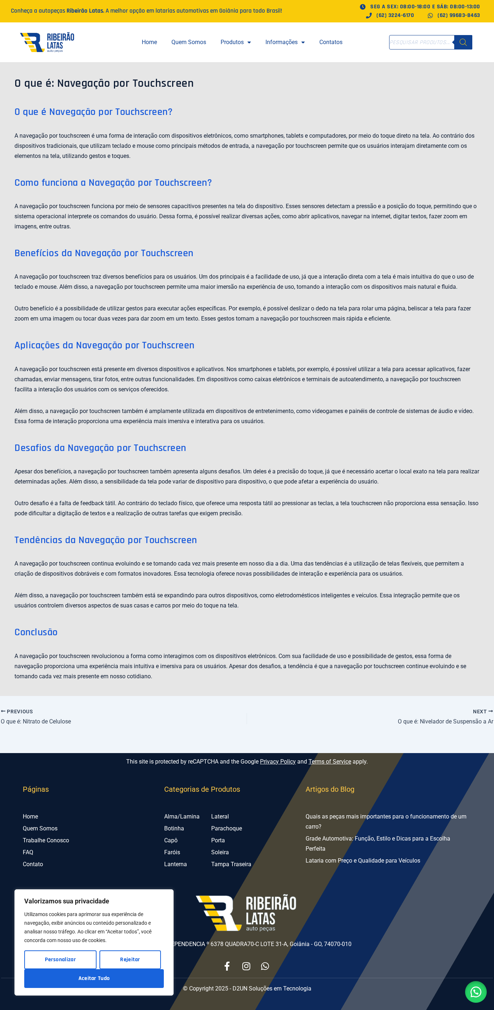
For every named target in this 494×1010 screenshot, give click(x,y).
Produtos (232, 42)
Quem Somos (188, 42)
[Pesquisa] (463, 42)
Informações (281, 42)
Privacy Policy (278, 761)
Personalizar (60, 959)
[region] (94, 942)
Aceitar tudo (94, 978)
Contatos (330, 42)
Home (149, 42)
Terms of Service (329, 761)
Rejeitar (130, 959)
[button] (476, 992)
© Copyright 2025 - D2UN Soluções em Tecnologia (247, 988)
